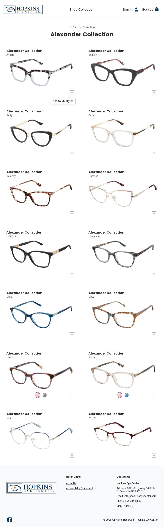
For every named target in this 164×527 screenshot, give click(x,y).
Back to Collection (84, 27)
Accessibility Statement (79, 488)
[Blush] (119, 395)
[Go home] (23, 9)
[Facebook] (9, 520)
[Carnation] (37, 395)
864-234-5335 (133, 500)
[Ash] (44, 395)
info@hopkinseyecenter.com (140, 495)
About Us (71, 483)
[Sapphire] (126, 395)
